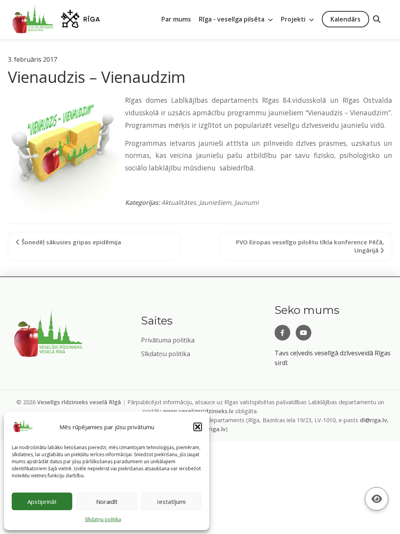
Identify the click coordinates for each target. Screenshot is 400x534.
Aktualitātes (178, 202)
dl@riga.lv (373, 420)
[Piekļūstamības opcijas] (376, 499)
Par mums (176, 19)
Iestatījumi (171, 501)
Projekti (294, 19)
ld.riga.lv (214, 429)
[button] (198, 427)
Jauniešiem (215, 202)
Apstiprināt (42, 501)
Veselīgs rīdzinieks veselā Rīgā (79, 402)
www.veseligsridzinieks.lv (198, 411)
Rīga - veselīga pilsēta (232, 19)
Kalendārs (345, 19)
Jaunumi (246, 202)
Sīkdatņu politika (165, 353)
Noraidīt (107, 501)
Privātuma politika (168, 340)
